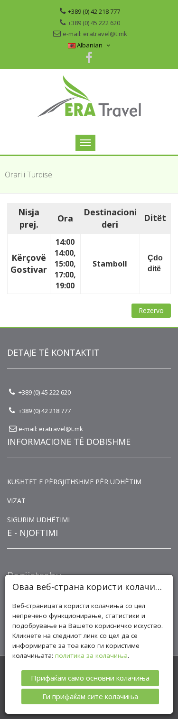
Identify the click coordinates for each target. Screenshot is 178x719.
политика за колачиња (91, 655)
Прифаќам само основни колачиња (90, 677)
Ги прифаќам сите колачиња (90, 696)
